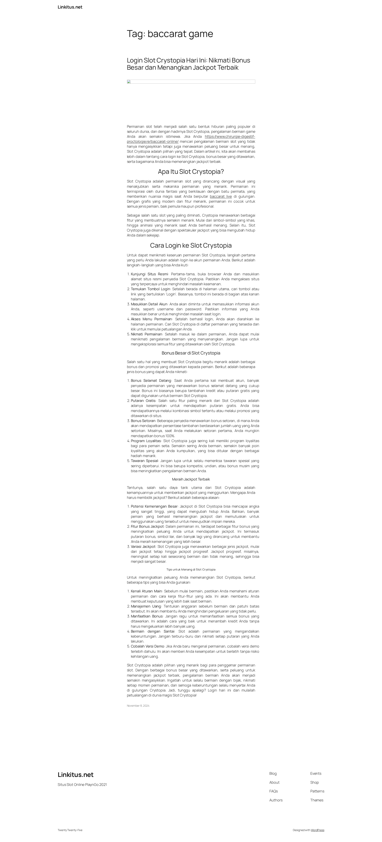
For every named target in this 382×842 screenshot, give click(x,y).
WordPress (317, 830)
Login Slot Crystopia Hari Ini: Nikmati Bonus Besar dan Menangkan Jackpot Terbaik (188, 64)
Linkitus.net (70, 7)
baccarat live (221, 196)
